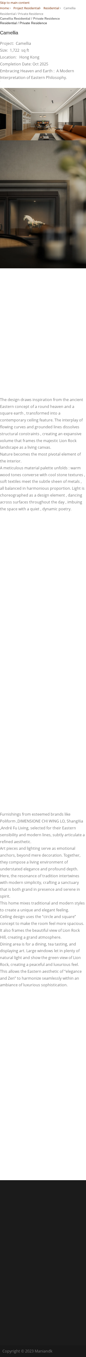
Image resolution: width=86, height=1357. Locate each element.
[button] (65, 12)
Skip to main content (15, 2)
